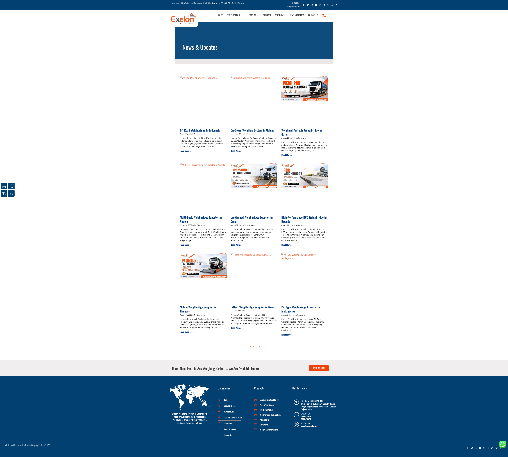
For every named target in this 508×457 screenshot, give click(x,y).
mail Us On (305, 423)
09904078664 (306, 419)
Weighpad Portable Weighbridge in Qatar (301, 132)
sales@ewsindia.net (309, 426)
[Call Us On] (296, 414)
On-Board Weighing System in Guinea (252, 130)
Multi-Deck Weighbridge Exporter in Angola (201, 219)
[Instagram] (320, 5)
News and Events (296, 15)
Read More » (185, 150)
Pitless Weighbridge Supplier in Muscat (254, 307)
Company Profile (234, 15)
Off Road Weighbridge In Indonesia (200, 130)
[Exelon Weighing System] (296, 402)
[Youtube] (316, 5)
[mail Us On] (296, 424)
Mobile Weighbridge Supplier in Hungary (198, 309)
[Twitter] (308, 5)
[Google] (328, 5)
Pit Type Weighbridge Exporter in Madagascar (300, 309)
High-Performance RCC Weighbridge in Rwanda (304, 219)
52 (260, 346)
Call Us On (305, 413)
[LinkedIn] (312, 5)
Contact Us (313, 15)
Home (220, 15)
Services (267, 15)
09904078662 (306, 416)
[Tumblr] (324, 5)
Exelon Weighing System (312, 401)
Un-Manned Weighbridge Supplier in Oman (252, 219)
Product (252, 15)
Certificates (280, 15)
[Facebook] (303, 5)
